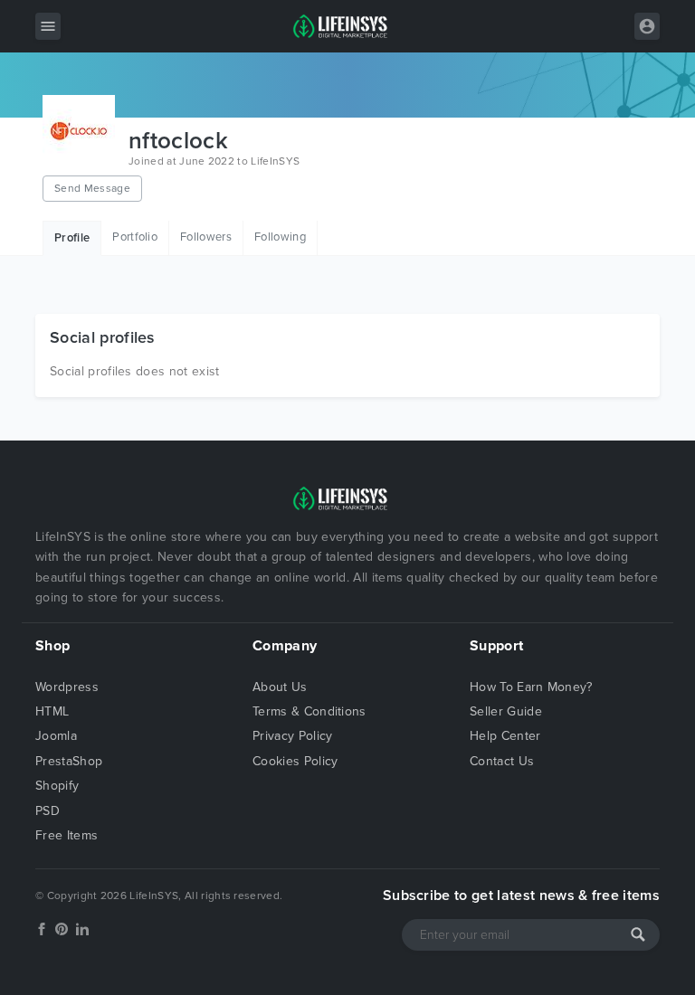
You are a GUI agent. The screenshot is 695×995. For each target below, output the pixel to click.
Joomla (56, 736)
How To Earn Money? (531, 687)
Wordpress (67, 687)
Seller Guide (506, 711)
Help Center (505, 736)
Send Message (92, 188)
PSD (47, 811)
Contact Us (502, 761)
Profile (72, 238)
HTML (52, 711)
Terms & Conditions (309, 711)
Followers (206, 237)
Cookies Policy (295, 761)
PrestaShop (68, 761)
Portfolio (134, 237)
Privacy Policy (292, 736)
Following (280, 237)
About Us (280, 687)
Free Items (66, 835)
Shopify (57, 785)
